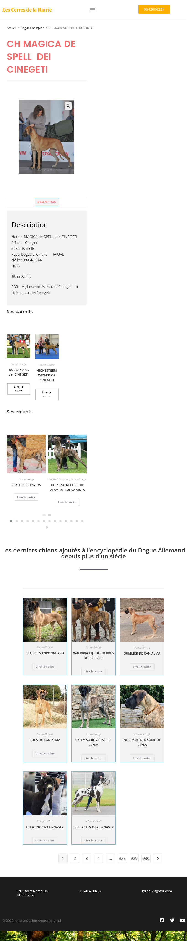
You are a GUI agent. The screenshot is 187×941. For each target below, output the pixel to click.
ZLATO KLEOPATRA (26, 485)
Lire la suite (18, 389)
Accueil (11, 28)
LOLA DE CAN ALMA (45, 740)
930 (146, 858)
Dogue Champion (32, 28)
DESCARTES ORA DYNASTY (93, 827)
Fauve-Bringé (18, 364)
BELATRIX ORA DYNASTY (44, 827)
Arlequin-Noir (45, 821)
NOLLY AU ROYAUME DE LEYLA (142, 742)
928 (122, 858)
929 (134, 858)
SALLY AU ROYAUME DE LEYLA (93, 742)
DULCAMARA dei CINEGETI (19, 371)
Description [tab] (46, 202)
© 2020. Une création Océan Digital (31, 920)
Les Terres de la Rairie (27, 9)
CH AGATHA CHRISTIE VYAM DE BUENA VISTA (67, 487)
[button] (92, 9)
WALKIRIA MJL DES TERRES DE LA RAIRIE (93, 655)
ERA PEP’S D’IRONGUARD (45, 653)
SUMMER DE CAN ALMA (142, 653)
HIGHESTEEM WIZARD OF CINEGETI (46, 375)
